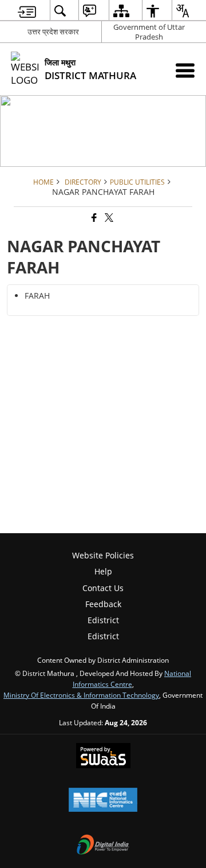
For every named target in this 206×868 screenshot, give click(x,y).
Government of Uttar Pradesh (149, 32)
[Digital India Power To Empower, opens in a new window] (103, 845)
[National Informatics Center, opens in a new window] (103, 801)
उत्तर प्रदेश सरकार (53, 31)
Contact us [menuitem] (103, 587)
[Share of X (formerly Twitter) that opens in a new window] (108, 218)
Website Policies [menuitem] (103, 555)
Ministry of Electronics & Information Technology (81, 694)
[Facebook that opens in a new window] (93, 218)
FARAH (37, 295)
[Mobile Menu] (185, 70)
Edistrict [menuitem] (103, 620)
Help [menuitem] (103, 571)
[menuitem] (27, 10)
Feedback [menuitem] (103, 604)
